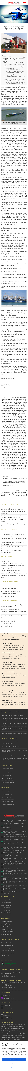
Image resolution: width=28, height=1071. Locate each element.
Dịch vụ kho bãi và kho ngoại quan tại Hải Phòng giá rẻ (13, 612)
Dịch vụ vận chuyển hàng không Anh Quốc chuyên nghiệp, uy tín (13, 512)
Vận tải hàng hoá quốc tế (7, 945)
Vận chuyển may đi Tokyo (8, 433)
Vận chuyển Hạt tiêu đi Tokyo (13, 427)
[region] (14, 1056)
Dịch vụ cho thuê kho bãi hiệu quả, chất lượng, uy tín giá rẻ (13, 616)
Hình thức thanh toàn (6, 910)
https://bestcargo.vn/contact (7, 378)
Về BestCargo (4, 926)
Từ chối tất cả (14, 1068)
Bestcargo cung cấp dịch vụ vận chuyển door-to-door (15, 74)
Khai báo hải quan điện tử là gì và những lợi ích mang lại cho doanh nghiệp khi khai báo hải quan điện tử (13, 564)
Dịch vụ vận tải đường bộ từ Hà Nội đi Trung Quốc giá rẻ (13, 539)
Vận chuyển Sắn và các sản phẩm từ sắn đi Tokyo (14, 454)
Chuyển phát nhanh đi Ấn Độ (13, 1032)
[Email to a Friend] (15, 392)
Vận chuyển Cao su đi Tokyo (16, 405)
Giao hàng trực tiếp (5, 900)
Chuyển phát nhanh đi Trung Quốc (14, 1026)
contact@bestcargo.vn (9, 976)
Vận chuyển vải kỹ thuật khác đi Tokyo (17, 465)
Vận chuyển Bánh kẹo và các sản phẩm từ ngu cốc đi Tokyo (14, 403)
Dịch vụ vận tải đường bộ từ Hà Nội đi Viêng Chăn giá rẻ (13, 547)
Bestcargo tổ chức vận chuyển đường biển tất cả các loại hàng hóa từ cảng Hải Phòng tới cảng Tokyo (15, 64)
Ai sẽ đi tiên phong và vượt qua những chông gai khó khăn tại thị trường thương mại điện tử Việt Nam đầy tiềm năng (20, 494)
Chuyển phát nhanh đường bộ (8, 586)
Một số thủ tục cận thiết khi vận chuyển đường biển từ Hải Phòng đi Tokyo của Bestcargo (14, 80)
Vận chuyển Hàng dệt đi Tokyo (16, 424)
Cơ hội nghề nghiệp (5, 924)
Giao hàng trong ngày (6, 902)
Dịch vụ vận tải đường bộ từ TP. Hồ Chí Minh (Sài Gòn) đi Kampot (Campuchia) (12, 535)
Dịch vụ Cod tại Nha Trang (8, 782)
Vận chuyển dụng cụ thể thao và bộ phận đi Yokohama (14, 414)
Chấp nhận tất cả (14, 1059)
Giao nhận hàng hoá (6, 943)
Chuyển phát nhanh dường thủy (8, 588)
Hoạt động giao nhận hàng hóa (13, 69)
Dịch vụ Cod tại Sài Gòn (7, 768)
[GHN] (10, 963)
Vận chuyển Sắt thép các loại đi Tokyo (10, 455)
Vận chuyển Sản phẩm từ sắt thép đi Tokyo (15, 452)
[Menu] (3, 2)
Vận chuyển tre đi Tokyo (13, 463)
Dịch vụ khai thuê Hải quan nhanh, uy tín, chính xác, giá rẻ (13, 576)
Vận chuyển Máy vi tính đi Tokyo (12, 437)
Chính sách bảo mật (6, 934)
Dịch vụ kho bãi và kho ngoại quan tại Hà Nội (11, 609)
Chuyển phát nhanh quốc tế (17, 397)
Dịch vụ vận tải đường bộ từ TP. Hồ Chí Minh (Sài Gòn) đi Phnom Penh (12, 551)
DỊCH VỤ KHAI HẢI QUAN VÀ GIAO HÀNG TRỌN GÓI (14, 573)
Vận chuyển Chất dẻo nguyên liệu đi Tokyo (13, 406)
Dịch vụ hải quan (19, 399)
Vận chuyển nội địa (5, 948)
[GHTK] (3, 963)
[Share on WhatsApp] (7, 392)
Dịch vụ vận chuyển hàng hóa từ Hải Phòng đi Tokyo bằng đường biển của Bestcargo (16, 82)
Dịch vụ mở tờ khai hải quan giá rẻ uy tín (10, 570)
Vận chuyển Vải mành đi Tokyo (9, 466)
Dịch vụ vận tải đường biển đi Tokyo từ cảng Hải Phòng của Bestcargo (14, 67)
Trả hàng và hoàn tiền (6, 905)
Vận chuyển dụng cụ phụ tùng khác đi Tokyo (13, 412)
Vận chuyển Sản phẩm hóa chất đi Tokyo (11, 448)
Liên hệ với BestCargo (6, 921)
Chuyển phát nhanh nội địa (7, 953)
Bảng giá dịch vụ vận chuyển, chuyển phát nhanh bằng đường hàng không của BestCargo (12, 516)
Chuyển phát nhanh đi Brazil (12, 1037)
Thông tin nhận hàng (6, 912)
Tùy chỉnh (14, 1063)
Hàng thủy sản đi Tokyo (10, 402)
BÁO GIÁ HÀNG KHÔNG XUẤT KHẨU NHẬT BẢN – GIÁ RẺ (13, 520)
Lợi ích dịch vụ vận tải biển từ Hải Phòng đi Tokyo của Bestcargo (15, 77)
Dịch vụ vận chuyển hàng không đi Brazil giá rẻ (12, 509)
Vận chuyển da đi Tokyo (17, 408)
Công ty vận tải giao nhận (7, 1024)
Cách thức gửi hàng (5, 907)
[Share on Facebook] (9, 392)
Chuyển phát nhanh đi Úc (7, 1035)
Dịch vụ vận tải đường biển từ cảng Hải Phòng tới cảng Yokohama (7, 494)
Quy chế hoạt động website (7, 931)
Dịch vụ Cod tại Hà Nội (7, 772)
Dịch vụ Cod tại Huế (6, 775)
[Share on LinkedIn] (21, 392)
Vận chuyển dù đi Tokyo (17, 411)
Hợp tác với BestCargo (6, 929)
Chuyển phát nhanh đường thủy (8, 593)
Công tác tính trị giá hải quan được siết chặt (11, 568)
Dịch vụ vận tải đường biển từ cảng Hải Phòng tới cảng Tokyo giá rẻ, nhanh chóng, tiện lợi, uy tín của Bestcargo (14, 60)
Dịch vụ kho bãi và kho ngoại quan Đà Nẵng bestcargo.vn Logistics (11, 605)
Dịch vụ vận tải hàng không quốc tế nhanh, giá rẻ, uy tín (13, 524)
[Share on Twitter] (12, 392)
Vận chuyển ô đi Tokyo (10, 440)
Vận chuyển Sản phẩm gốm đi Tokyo (17, 446)
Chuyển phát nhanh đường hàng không (10, 591)
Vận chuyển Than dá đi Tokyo (14, 458)
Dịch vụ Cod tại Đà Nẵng (7, 779)
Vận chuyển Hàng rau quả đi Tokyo (13, 425)
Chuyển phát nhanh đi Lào (7, 1028)
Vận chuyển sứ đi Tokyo (18, 457)
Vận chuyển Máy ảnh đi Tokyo (18, 432)
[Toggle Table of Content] (23, 56)
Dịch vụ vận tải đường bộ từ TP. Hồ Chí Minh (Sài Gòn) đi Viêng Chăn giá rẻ (12, 543)
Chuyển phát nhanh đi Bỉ (19, 1034)
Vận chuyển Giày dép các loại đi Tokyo (14, 419)
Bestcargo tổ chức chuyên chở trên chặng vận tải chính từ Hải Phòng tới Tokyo (15, 71)
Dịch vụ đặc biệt (10, 399)
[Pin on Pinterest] (18, 392)
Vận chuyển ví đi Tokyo (11, 468)
